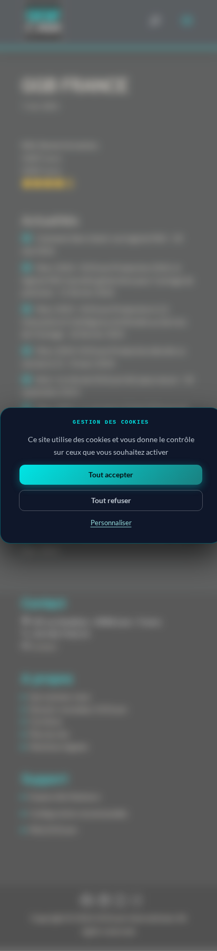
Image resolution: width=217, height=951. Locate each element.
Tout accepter (110, 474)
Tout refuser (111, 500)
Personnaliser (111, 522)
